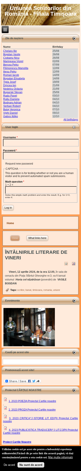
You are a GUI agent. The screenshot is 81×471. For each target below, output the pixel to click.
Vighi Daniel (10, 112)
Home (10, 223)
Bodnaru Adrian (12, 102)
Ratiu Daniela (11, 99)
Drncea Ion (9, 85)
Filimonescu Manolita (15, 68)
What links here (37, 238)
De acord (9, 464)
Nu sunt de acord (30, 464)
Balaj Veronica (11, 109)
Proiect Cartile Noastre (17, 441)
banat (28, 290)
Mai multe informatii (60, 457)
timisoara (37, 290)
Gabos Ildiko (10, 116)
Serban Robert (12, 106)
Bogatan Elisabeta (14, 78)
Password (10, 150)
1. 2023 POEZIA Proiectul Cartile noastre (32, 401)
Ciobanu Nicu (11, 57)
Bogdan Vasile (11, 54)
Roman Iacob (11, 75)
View (15, 238)
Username (10, 137)
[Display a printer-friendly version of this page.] (66, 263)
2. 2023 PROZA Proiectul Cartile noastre (32, 409)
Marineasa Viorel (13, 61)
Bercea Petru (11, 64)
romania (47, 290)
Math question (14, 181)
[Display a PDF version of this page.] (73, 263)
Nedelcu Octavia (13, 88)
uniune (56, 290)
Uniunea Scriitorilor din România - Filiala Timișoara (40, 11)
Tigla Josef (9, 81)
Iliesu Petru (9, 71)
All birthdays (71, 119)
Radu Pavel (10, 95)
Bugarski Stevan (12, 92)
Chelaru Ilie (10, 50)
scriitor (20, 290)
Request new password (19, 163)
